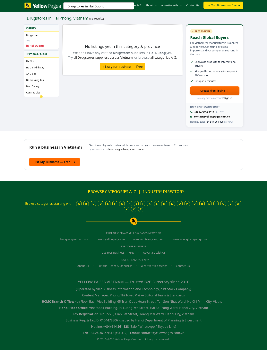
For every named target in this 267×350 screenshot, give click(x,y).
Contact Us (192, 5)
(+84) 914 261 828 (116, 326)
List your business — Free (123, 67)
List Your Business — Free (222, 5)
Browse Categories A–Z (127, 5)
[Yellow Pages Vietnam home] (42, 5)
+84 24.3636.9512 (204, 112)
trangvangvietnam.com (75, 239)
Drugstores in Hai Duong (86, 6)
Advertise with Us (171, 5)
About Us (151, 5)
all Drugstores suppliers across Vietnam (103, 57)
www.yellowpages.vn (111, 239)
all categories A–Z (163, 57)
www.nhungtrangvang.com (190, 239)
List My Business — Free (54, 162)
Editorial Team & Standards (115, 266)
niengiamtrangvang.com (148, 239)
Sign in (228, 98)
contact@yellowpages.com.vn (212, 116)
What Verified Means (154, 266)
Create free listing (212, 90)
